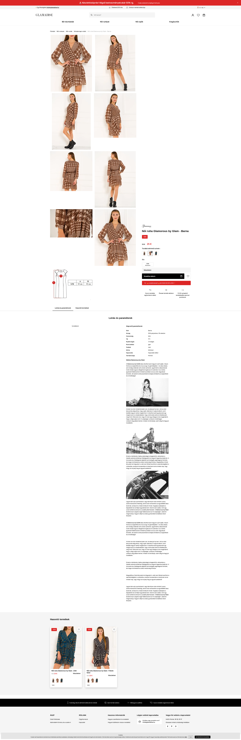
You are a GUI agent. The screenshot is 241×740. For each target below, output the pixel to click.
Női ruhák (69, 31)
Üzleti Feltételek (55, 719)
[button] (238, 3)
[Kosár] (204, 15)
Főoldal (52, 31)
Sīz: (143, 259)
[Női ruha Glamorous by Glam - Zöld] (61, 680)
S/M (53, 685)
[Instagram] (176, 726)
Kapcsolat (82, 722)
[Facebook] (168, 726)
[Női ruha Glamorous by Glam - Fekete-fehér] (53, 680)
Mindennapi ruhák (80, 31)
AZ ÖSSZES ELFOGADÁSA (202, 737)
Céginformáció (83, 719)
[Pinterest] (172, 726)
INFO (186, 737)
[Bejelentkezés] (192, 15)
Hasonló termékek (82, 308)
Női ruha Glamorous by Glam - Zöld (64, 671)
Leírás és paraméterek (63, 308)
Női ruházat (60, 31)
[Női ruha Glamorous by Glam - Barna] (57, 680)
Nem (191, 737)
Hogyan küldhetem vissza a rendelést (119, 722)
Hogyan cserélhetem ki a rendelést (118, 719)
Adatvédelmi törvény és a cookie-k (60, 722)
